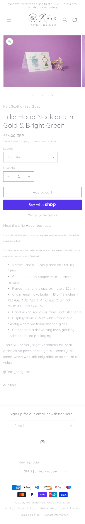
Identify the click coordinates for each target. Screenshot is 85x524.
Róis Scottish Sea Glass (40, 502)
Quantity (9, 168)
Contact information (56, 514)
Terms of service (70, 508)
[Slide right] (52, 95)
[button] (9, 19)
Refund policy (25, 508)
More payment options (42, 215)
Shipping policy (30, 514)
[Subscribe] (70, 426)
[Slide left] (33, 95)
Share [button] (12, 385)
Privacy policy (47, 508)
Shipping (24, 141)
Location (9, 148)
